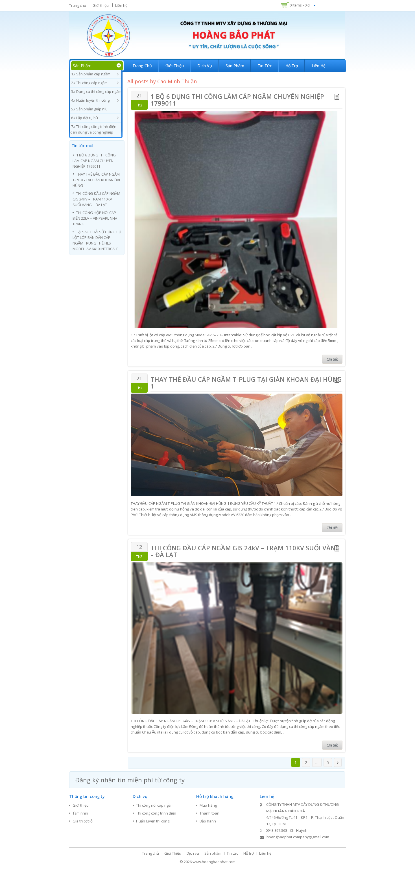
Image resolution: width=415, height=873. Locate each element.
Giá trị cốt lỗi (83, 821)
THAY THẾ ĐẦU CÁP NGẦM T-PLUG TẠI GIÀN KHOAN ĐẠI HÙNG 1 (246, 382)
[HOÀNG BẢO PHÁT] (207, 34)
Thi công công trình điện (156, 813)
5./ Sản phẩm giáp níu (89, 109)
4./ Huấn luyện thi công (90, 100)
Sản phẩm (235, 65)
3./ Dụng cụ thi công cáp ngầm (96, 91)
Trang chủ (77, 5)
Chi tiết (332, 359)
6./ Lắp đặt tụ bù (84, 117)
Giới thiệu (101, 5)
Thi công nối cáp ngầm (155, 805)
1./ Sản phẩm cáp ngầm (90, 74)
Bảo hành (208, 821)
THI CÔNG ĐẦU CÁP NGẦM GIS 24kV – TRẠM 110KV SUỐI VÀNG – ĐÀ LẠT (245, 551)
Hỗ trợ (291, 65)
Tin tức (265, 65)
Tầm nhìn (80, 813)
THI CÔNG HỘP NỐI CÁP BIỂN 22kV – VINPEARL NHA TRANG (95, 218)
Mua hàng (208, 805)
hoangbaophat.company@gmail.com (298, 836)
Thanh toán (209, 813)
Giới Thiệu (174, 65)
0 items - (300, 5)
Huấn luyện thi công (152, 821)
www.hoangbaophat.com (214, 861)
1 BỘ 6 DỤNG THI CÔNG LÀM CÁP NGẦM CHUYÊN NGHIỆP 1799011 (237, 99)
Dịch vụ (204, 65)
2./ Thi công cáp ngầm (89, 82)
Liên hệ (121, 5)
